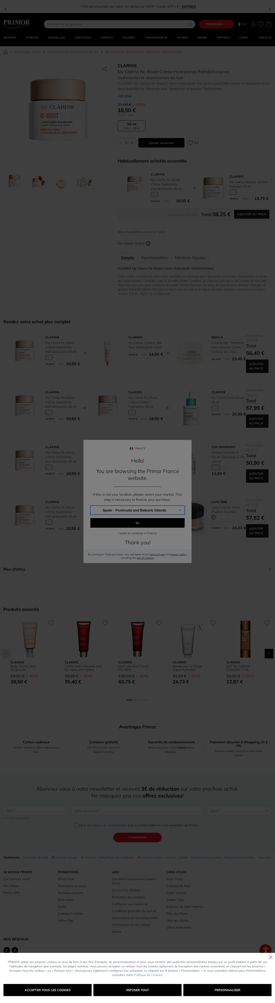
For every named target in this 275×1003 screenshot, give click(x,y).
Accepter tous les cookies (47, 990)
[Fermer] (270, 957)
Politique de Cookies (148, 975)
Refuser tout (137, 990)
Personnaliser (227, 990)
